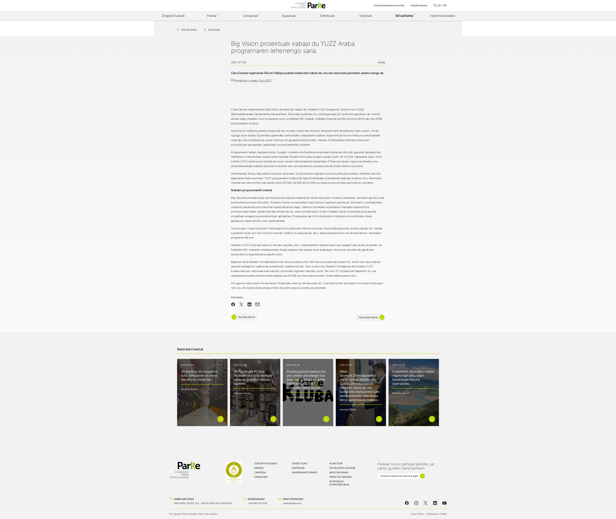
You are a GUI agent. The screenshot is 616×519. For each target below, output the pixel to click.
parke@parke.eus (292, 503)
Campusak (250, 16)
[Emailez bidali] (257, 304)
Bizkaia (194, 389)
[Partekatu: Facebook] (233, 304)
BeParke (300, 397)
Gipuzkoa (310, 397)
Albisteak (214, 29)
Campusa (260, 472)
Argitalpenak (338, 472)
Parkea (212, 16)
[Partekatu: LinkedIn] (249, 304)
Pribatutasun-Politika (437, 514)
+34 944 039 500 (257, 503)
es (439, 5)
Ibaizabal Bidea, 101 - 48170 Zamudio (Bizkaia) (203, 503)
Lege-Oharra (417, 514)
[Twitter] (426, 503)
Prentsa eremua (340, 476)
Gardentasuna (419, 5)
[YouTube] (444, 503)
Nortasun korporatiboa (339, 483)
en (445, 5)
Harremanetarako (442, 16)
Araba (381, 62)
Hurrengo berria (368, 317)
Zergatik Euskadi (173, 16)
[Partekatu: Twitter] (241, 304)
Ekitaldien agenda (342, 467)
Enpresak (365, 16)
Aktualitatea (404, 16)
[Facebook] (407, 503)
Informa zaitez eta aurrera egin (399, 475)
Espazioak (289, 16)
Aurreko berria (246, 316)
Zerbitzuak (327, 16)
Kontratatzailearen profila (389, 5)
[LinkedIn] (435, 503)
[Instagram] (416, 503)
